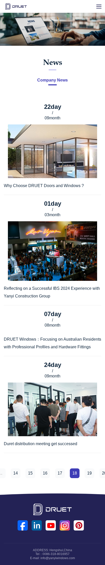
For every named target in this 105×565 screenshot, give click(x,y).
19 (89, 473)
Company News (52, 80)
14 (15, 473)
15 (30, 473)
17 (60, 473)
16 (45, 473)
